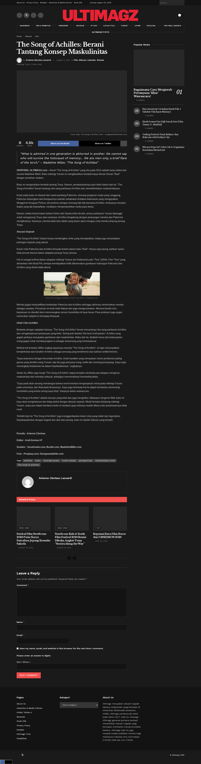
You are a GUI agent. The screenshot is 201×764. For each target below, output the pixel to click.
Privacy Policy (32, 3)
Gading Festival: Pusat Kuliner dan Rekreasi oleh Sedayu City (160, 136)
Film (37, 36)
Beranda (25, 25)
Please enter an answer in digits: (34, 655)
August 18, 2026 (25, 548)
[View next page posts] (74, 558)
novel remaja (69, 461)
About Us (21, 3)
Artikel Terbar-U (24, 712)
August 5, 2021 (63, 60)
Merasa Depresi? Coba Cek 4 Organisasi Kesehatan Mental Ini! (163, 148)
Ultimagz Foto (100, 32)
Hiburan (63, 25)
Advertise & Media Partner (60, 3)
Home (19, 36)
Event (124, 25)
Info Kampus (43, 25)
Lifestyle (109, 25)
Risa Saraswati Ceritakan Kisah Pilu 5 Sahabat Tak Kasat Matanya (161, 110)
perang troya (85, 461)
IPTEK (94, 25)
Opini (137, 25)
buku (37, 461)
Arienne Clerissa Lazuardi (38, 60)
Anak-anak (24, 528)
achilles (28, 461)
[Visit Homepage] (100, 15)
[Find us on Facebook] (19, 15)
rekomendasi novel (105, 461)
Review (80, 25)
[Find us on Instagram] (40, 15)
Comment (23, 585)
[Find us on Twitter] (26, 15)
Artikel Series (172, 25)
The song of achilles (28, 465)
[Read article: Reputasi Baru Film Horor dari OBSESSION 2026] (110, 519)
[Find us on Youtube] (33, 15)
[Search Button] (183, 2)
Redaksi (43, 3)
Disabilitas (22, 738)
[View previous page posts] (69, 558)
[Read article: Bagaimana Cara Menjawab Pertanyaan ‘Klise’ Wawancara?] (159, 68)
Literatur (91, 60)
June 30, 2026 (100, 541)
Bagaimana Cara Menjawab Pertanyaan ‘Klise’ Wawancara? (153, 93)
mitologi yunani (51, 461)
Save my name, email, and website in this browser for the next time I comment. (61, 648)
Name (21, 622)
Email (21, 635)
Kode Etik (78, 3)
